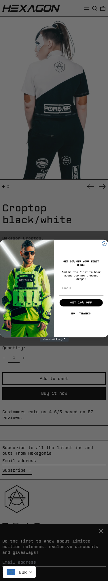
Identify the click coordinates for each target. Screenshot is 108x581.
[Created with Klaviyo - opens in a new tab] (54, 339)
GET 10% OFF (81, 302)
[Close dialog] (104, 243)
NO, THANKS (81, 313)
